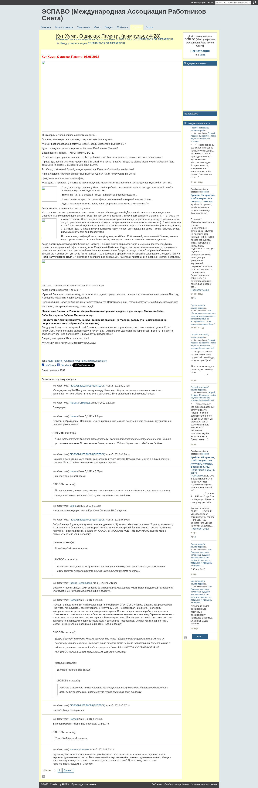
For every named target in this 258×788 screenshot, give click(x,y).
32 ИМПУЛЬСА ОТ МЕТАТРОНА (154, 39)
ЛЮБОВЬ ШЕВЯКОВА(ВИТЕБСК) (87, 385)
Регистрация (198, 2)
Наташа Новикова (79, 749)
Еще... (200, 636)
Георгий (194, 128)
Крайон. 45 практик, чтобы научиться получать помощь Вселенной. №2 (203, 345)
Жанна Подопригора (81, 583)
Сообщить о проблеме (177, 784)
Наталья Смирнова (80, 402)
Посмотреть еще (200, 290)
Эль (193, 305)
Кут (65, 361)
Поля (71, 361)
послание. (101, 361)
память (91, 361)
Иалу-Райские (55, 361)
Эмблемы (156, 784)
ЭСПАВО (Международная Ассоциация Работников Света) (124, 15)
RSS (44, 776)
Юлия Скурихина (98, 39)
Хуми (77, 361)
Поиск (254, 2)
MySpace (51, 365)
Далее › (68, 770)
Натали (74, 416)
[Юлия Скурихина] (48, 44)
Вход (210, 2)
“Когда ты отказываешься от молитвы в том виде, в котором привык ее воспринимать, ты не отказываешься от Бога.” (203, 318)
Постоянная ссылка (55, 386)
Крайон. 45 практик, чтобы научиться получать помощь (203, 138)
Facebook (66, 365)
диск (84, 361)
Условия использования (204, 784)
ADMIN (65, 784)
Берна (73, 506)
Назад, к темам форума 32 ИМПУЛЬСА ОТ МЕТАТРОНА (92, 43)
